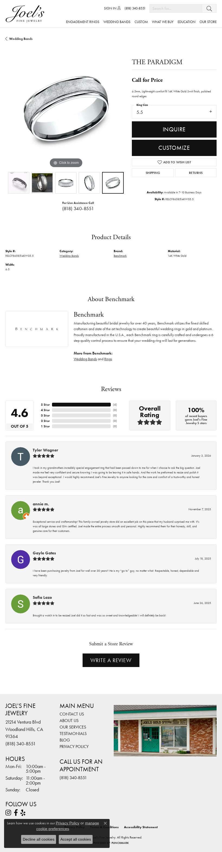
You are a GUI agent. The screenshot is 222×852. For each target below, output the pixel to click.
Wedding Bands (116, 21)
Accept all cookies (75, 839)
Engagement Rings (82, 21)
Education (186, 21)
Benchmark (120, 256)
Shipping (153, 173)
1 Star (45, 426)
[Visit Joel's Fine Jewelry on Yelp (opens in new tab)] (23, 812)
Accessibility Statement (141, 827)
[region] (65, 108)
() (115, 404)
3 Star (45, 415)
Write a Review (110, 660)
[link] (135, 8)
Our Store (208, 21)
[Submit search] (209, 8)
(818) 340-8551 (78, 209)
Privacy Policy (74, 746)
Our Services (73, 727)
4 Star (45, 410)
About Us (69, 720)
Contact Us (72, 714)
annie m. (41, 504)
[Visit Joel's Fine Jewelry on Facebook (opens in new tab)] (16, 812)
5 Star (45, 404)
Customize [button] (174, 148)
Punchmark (120, 843)
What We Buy (163, 21)
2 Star (45, 421)
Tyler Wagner (45, 450)
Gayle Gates (44, 553)
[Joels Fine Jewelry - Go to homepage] (26, 13)
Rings (108, 358)
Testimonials (73, 733)
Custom (141, 21)
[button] (112, 8)
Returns (196, 173)
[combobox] (175, 8)
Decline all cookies (38, 839)
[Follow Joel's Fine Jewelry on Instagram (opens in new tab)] (8, 812)
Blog (65, 740)
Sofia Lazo (42, 597)
